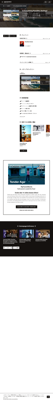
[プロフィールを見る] (49, 2)
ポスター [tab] (22, 72)
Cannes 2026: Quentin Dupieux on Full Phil (25, 240)
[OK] (48, 396)
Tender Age (18, 192)
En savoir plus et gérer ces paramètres (10, 398)
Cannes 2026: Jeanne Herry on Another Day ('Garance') (9, 241)
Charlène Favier (35, 13)
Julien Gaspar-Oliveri (31, 192)
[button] (47, 78)
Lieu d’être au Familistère (23, 144)
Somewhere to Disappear (37, 133)
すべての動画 (16, 247)
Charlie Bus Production (36, 15)
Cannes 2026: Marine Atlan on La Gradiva (43, 240)
